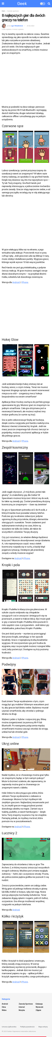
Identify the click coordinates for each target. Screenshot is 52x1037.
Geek (22, 4)
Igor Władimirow (17, 26)
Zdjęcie (38, 1010)
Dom (3, 11)
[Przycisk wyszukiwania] (49, 3)
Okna (4, 1007)
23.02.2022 (30, 26)
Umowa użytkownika (9, 1027)
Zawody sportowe (13, 11)
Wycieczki (39, 1007)
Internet (22, 1007)
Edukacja (39, 1004)
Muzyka (22, 1010)
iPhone (25, 282)
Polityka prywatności (27, 1027)
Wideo (4, 1010)
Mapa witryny (43, 1027)
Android (16, 282)
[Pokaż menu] (3, 3)
